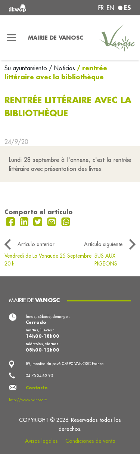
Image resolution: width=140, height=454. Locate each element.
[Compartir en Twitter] (39, 221)
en (110, 8)
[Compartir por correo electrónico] (53, 221)
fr (101, 8)
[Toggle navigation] (12, 38)
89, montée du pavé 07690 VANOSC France (65, 363)
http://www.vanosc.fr (28, 399)
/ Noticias (62, 68)
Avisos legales (41, 441)
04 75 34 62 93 (39, 375)
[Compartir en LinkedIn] (25, 221)
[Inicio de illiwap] (31, 7)
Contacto (37, 387)
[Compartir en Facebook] (11, 221)
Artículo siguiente (103, 244)
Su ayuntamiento (26, 68)
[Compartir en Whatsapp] (66, 221)
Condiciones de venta (90, 441)
